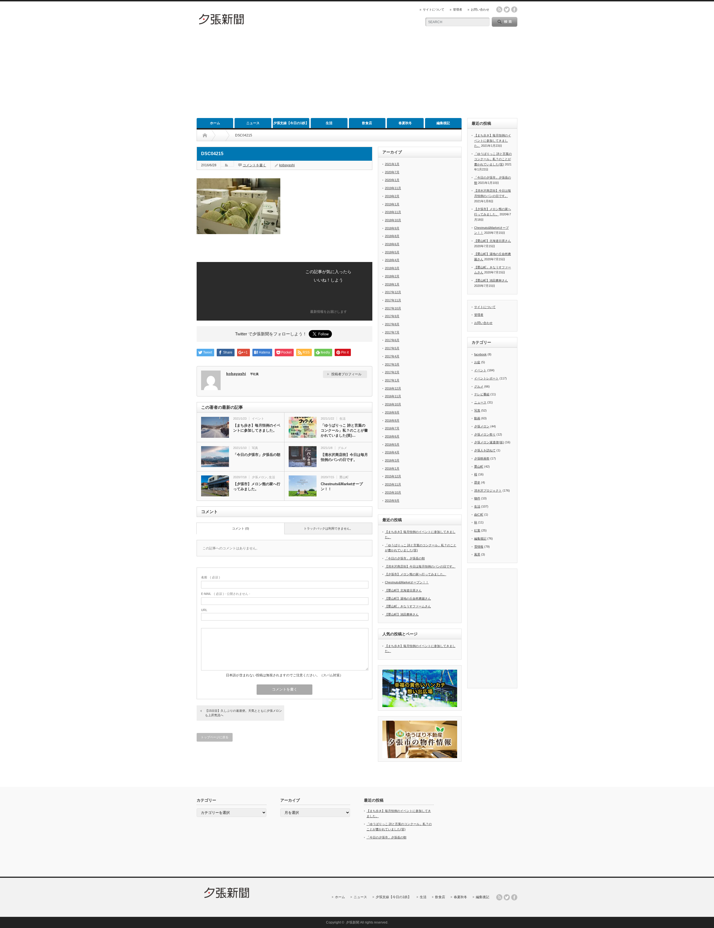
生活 (329, 123)
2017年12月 (393, 292)
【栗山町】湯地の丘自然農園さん (408, 598)
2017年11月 (393, 300)
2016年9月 (392, 412)
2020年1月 (392, 180)
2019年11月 (393, 188)
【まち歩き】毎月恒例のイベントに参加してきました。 (256, 427)
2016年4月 (392, 452)
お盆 (477, 362)
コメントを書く (254, 165)
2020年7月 (392, 172)
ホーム (215, 123)
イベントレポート (486, 378)
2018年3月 (392, 268)
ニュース (253, 123)
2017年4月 (392, 356)
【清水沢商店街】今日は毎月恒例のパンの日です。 (344, 457)
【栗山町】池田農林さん (402, 614)
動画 (477, 418)
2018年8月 (392, 236)
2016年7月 (392, 428)
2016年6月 (392, 436)
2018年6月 (392, 244)
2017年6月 (392, 340)
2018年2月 (392, 276)
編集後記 (443, 123)
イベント (258, 418)
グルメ (342, 447)
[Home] (204, 135)
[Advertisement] (357, 76)
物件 (477, 498)
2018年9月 (392, 228)
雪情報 (478, 546)
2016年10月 (393, 404)
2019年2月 (392, 196)
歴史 (477, 482)
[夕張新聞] (221, 23)
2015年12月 (393, 476)
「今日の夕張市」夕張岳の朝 (256, 455)
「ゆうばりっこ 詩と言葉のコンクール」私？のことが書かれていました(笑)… (344, 430)
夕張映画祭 (481, 458)
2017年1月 (392, 380)
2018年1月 (392, 284)
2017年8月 (392, 324)
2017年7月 (392, 332)
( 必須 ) (210, 577)
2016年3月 (392, 460)
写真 (255, 447)
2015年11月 (393, 484)
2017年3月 (392, 364)
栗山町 (344, 477)
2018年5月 (392, 252)
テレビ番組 (481, 394)
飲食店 (367, 123)
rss (499, 9)
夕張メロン (259, 477)
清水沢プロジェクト (488, 490)
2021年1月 (392, 164)
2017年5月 (392, 348)
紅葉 (477, 530)
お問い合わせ (480, 9)
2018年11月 (393, 212)
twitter (507, 9)
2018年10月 (393, 220)
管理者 (457, 9)
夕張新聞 (352, 922)
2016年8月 (392, 420)
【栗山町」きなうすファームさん (408, 606)
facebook (514, 9)
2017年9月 (392, 316)
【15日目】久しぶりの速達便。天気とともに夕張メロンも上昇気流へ (243, 713)
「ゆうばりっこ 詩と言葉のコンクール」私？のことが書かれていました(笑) (493, 159)
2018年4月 (392, 260)
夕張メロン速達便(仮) (489, 442)
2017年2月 (392, 372)
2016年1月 (392, 468)
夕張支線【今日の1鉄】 (291, 123)
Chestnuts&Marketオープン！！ (342, 486)
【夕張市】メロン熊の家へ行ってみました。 (256, 486)
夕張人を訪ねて (485, 450)
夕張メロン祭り (485, 434)
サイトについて (433, 9)
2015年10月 (393, 492)
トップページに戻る (214, 737)
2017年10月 (393, 308)
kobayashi (287, 165)
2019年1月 (392, 204)
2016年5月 (392, 444)
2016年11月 (393, 396)
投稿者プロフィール (346, 374)
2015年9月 (392, 500)
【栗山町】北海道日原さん (403, 590)
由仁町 (478, 514)
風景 (477, 554)
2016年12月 (393, 388)
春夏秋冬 (405, 123)
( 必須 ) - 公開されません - (225, 593)
